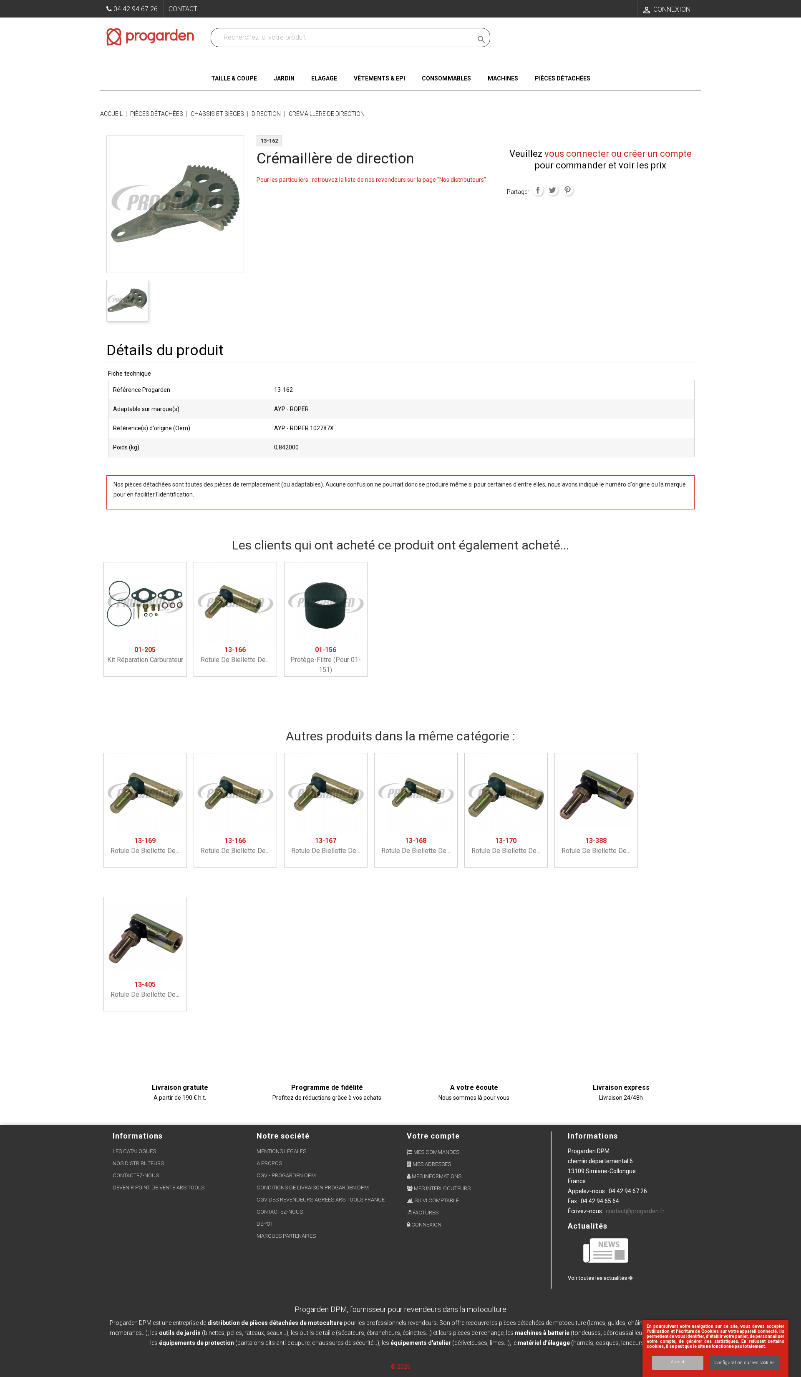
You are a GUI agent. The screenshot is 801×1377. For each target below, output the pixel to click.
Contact (183, 9)
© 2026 (401, 1366)
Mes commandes (435, 1152)
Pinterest (567, 190)
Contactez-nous (136, 1175)
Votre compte (433, 1135)
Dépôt (265, 1224)
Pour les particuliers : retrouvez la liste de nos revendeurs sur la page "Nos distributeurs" (371, 179)
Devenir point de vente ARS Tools (158, 1187)
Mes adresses (431, 1164)
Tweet (552, 190)
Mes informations (436, 1176)
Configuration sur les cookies (744, 1362)
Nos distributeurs (138, 1163)
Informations (593, 1135)
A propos (269, 1163)
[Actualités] (606, 1250)
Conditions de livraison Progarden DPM (313, 1187)
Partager (537, 190)
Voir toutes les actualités (598, 1278)
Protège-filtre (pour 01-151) (325, 660)
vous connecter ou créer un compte (618, 153)
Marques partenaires (286, 1236)
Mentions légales (281, 1151)
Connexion (425, 1224)
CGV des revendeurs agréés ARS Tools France (321, 1199)
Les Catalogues (134, 1151)
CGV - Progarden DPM (286, 1175)
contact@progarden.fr (635, 1211)
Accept (678, 1361)
